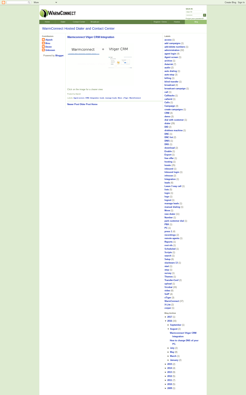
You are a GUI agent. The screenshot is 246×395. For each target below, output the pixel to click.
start (167, 266)
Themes (169, 276)
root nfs (169, 245)
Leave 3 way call (173, 186)
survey (168, 273)
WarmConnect (135, 98)
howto (168, 165)
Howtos (177, 22)
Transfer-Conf (171, 280)
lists (167, 189)
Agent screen (78, 98)
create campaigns (174, 109)
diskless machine (174, 130)
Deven (48, 47)
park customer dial (174, 221)
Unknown (50, 50)
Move (120, 98)
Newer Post (73, 104)
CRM (87, 98)
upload (168, 283)
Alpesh (49, 40)
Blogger (59, 55)
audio (167, 67)
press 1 (168, 231)
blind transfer (171, 81)
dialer (167, 123)
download (170, 148)
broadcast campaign (175, 88)
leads (102, 98)
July (172, 348)
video (167, 290)
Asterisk (169, 64)
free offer (169, 158)
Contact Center (79, 22)
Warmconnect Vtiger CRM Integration (90, 37)
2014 (169, 368)
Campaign (170, 106)
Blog (196, 22)
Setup (168, 259)
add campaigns (172, 43)
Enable (168, 151)
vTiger (125, 98)
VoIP (167, 294)
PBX (167, 224)
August (173, 329)
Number (169, 217)
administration (172, 50)
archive (168, 60)
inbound (169, 169)
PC (166, 228)
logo (167, 196)
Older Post (85, 104)
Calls (167, 102)
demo (167, 116)
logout (168, 200)
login (167, 193)
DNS (167, 144)
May (172, 352)
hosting (168, 161)
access (168, 40)
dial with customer (174, 120)
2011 (169, 380)
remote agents (172, 238)
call (166, 92)
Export (168, 154)
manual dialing (172, 207)
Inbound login (172, 172)
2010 (169, 384)
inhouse (169, 175)
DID (166, 127)
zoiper (168, 308)
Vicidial (168, 287)
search (168, 255)
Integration (94, 98)
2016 (169, 321)
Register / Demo (160, 22)
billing (168, 78)
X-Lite (168, 304)
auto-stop (169, 74)
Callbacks (170, 95)
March (173, 356)
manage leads (111, 98)
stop (167, 270)
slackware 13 (171, 262)
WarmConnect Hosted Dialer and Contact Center (78, 28)
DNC (167, 134)
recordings (170, 235)
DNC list (169, 137)
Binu (47, 43)
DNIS (167, 141)
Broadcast (95, 22)
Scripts (168, 252)
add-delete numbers (175, 47)
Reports (169, 242)
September (175, 325)
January (174, 360)
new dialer (170, 214)
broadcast (170, 85)
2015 (169, 364)
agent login (170, 53)
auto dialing (171, 71)
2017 (169, 317)
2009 (169, 388)
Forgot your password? (195, 18)
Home (47, 22)
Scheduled (170, 249)
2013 (169, 372)
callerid (168, 99)
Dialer (63, 22)
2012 (169, 376)
